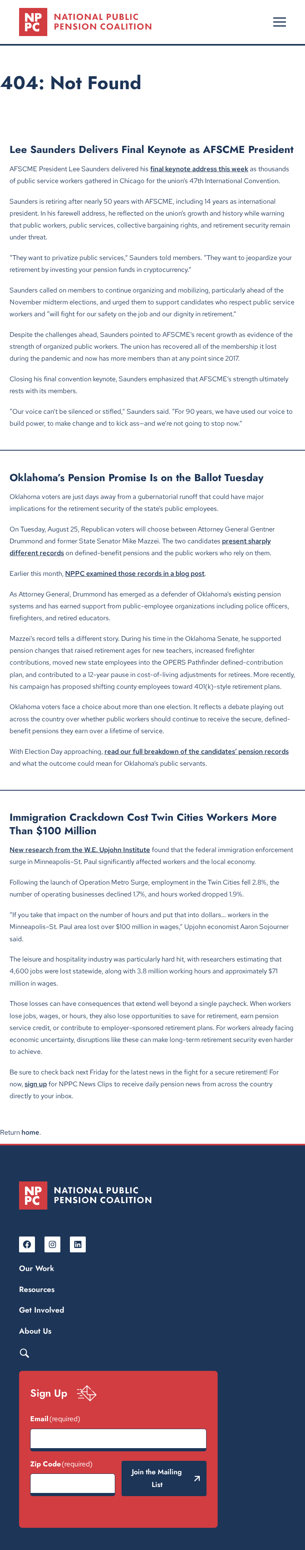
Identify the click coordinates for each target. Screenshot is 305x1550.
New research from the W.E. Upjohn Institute (80, 849)
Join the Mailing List (157, 1478)
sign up (36, 1083)
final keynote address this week (199, 168)
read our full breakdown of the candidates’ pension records (196, 751)
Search (24, 1352)
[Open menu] (279, 22)
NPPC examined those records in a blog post (135, 573)
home (30, 1132)
